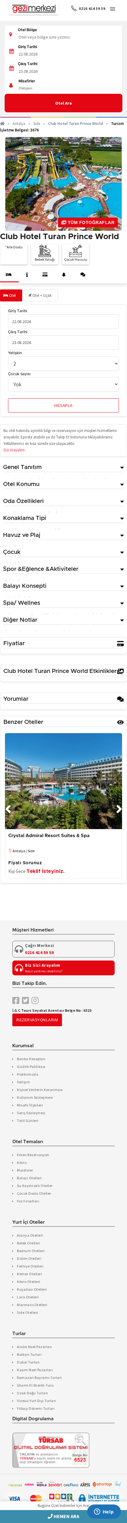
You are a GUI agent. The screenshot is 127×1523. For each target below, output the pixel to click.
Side (36, 123)
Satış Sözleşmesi (31, 1112)
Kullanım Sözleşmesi (35, 1097)
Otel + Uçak (41, 295)
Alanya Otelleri (30, 1235)
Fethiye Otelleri (30, 1266)
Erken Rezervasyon (33, 1154)
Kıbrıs (22, 1162)
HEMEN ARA (66, 1516)
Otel (12, 295)
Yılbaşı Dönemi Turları (36, 1408)
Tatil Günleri (28, 1120)
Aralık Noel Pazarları (34, 1346)
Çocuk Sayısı (19, 374)
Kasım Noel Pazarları (35, 1369)
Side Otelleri (27, 1312)
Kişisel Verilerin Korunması (40, 1089)
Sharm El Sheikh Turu (35, 1385)
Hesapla (63, 406)
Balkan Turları (29, 1354)
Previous (8, 806)
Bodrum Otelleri (31, 1250)
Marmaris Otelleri (32, 1304)
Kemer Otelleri (29, 1274)
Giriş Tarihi (27, 47)
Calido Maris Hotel (29, 835)
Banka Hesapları (31, 1058)
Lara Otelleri (28, 1297)
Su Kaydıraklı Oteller (35, 1185)
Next (119, 806)
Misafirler (26, 81)
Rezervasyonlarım (37, 1020)
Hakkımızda (27, 1074)
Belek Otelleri (28, 1243)
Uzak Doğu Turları (32, 1393)
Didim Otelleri (29, 1258)
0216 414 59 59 (91, 8)
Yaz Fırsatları (28, 1201)
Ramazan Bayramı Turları (39, 1377)
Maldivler (25, 1170)
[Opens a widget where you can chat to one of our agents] (104, 1512)
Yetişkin (15, 353)
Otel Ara (63, 103)
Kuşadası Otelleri (32, 1289)
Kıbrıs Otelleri (28, 1281)
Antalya (19, 123)
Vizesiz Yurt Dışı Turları (36, 1400)
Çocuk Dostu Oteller (34, 1193)
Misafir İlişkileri (30, 1105)
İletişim (23, 1082)
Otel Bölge (27, 30)
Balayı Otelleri (29, 1178)
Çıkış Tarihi (27, 64)
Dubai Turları (28, 1362)
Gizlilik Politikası (31, 1066)
